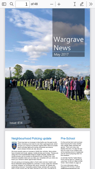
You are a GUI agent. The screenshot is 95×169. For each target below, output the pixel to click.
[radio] (74, 4)
